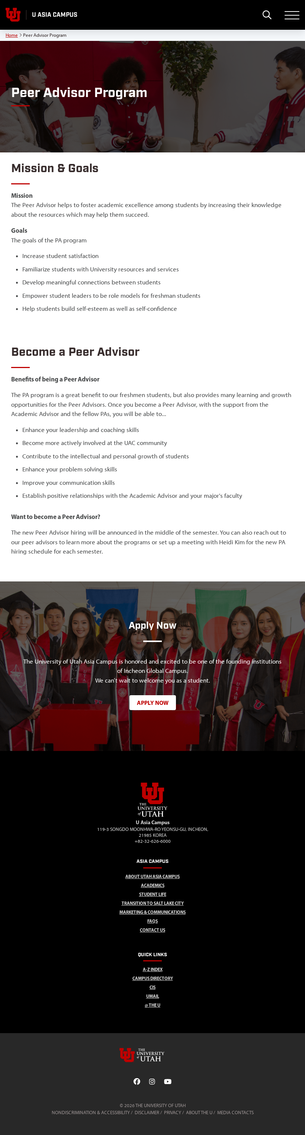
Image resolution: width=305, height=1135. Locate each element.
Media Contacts (235, 1112)
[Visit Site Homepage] (152, 815)
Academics (152, 885)
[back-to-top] (296, 1120)
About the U (199, 1112)
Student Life (152, 894)
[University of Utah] (152, 1055)
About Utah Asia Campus (152, 876)
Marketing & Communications (152, 912)
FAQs (152, 921)
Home (12, 35)
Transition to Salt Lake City (153, 903)
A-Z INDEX (153, 969)
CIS (152, 987)
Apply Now (152, 702)
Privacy (172, 1112)
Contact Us (152, 930)
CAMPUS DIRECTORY (152, 978)
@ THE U (152, 1005)
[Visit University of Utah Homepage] (13, 15)
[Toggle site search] (267, 15)
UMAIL (152, 996)
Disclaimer (147, 1112)
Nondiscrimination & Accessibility (91, 1112)
